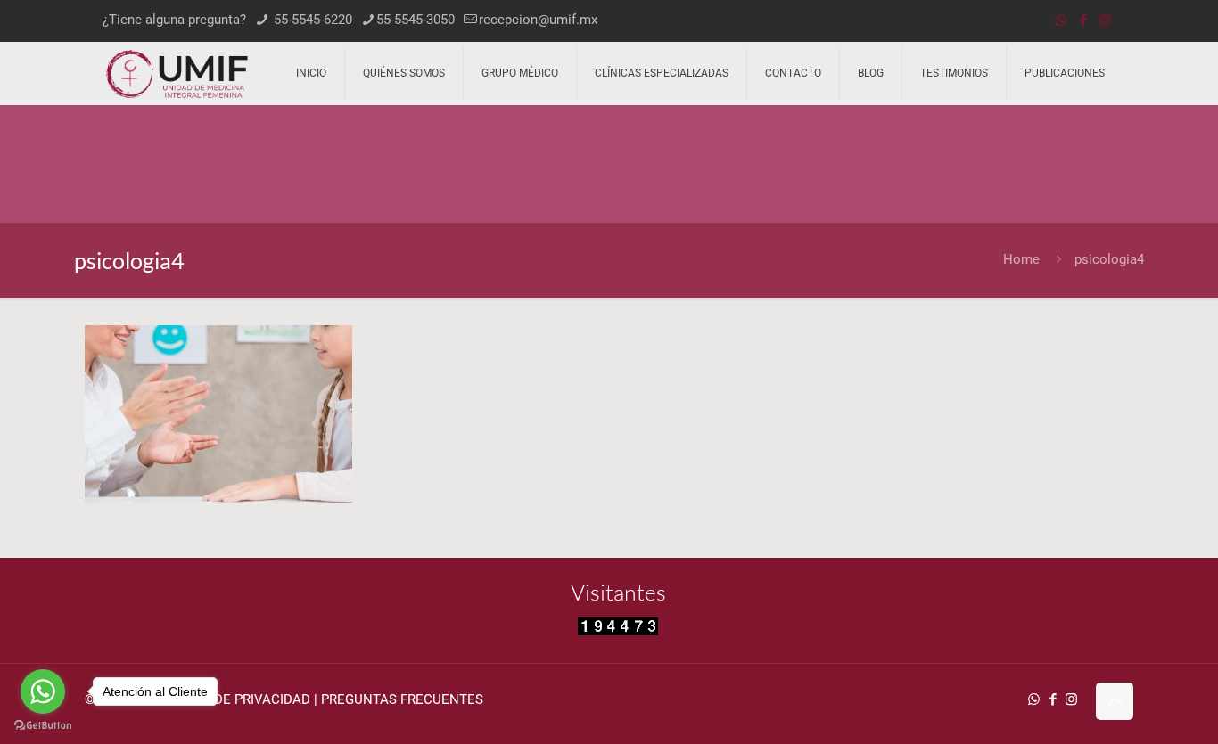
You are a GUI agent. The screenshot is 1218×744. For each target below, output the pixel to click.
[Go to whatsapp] (43, 691)
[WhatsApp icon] (1060, 20)
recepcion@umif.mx (538, 20)
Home (1021, 259)
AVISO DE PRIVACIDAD (241, 699)
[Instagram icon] (1105, 20)
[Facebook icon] (1083, 20)
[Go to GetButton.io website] (42, 726)
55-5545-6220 (311, 20)
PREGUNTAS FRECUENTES (402, 699)
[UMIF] (177, 73)
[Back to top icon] (1114, 701)
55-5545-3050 (415, 20)
